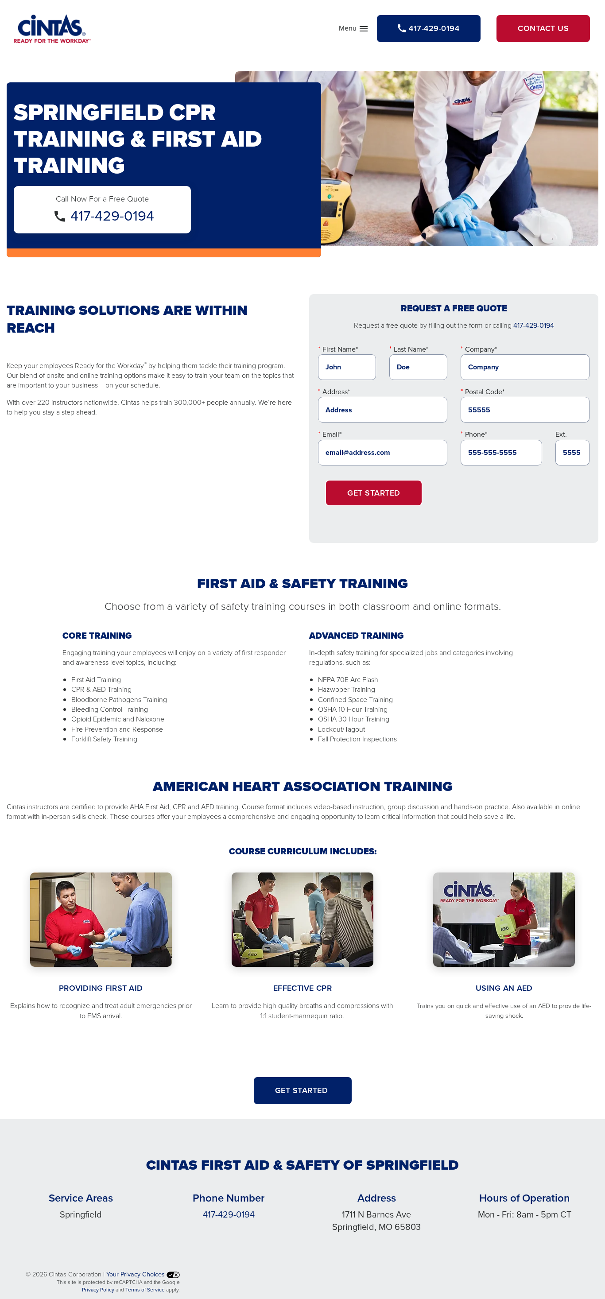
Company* (481, 349)
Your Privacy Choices (136, 1274)
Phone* (476, 434)
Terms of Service (145, 1290)
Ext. (561, 434)
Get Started (373, 493)
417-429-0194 (112, 215)
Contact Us (543, 28)
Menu (354, 30)
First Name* (340, 349)
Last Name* (411, 349)
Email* (331, 434)
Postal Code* (484, 392)
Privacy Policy (98, 1290)
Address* (336, 392)
